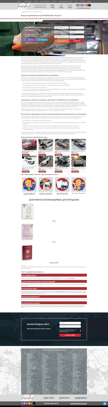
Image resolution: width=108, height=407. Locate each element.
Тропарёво (74, 364)
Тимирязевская (75, 362)
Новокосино (59, 354)
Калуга (89, 1)
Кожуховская (44, 376)
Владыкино (29, 386)
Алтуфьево (29, 359)
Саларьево (74, 359)
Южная (74, 391)
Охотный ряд (59, 360)
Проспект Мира (60, 368)
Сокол (58, 392)
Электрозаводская (76, 389)
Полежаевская (60, 362)
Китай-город (44, 375)
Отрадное (59, 359)
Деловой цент (29, 393)
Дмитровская (29, 388)
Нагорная (44, 392)
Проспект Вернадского (61, 367)
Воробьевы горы (30, 382)
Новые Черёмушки (45, 390)
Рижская (58, 382)
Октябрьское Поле (60, 358)
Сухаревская (75, 358)
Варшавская (29, 385)
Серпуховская (59, 389)
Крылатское (44, 359)
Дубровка (28, 392)
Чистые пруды (75, 384)
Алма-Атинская (29, 358)
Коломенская (44, 364)
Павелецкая (59, 372)
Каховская (44, 372)
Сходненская (59, 386)
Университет (75, 373)
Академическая (29, 355)
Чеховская (74, 383)
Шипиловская (75, 386)
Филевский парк (75, 377)
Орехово (59, 359)
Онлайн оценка (28, 1)
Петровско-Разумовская (61, 377)
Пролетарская (59, 366)
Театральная (75, 370)
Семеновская (59, 388)
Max (31, 40)
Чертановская (75, 382)
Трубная (74, 365)
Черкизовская (75, 381)
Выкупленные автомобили (65, 1)
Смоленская (59, 391)
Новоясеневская (45, 389)
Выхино (28, 384)
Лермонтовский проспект (46, 377)
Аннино (28, 359)
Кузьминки (44, 360)
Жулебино (44, 353)
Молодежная (44, 386)
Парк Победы (59, 374)
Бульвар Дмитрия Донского (32, 368)
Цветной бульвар (76, 379)
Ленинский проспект (46, 380)
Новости (54, 1)
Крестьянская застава (46, 357)
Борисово (28, 363)
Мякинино (44, 386)
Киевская (44, 374)
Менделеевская (45, 384)
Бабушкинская (29, 374)
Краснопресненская (45, 368)
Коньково (44, 366)
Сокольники (59, 393)
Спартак (74, 353)
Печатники (59, 378)
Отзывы (36, 1)
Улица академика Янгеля (77, 375)
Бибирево (28, 372)
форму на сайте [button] (71, 278)
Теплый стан (75, 361)
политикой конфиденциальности (66, 331)
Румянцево (59, 384)
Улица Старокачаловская (77, 372)
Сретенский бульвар (76, 355)
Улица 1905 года (75, 374)
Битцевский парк (30, 362)
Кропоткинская (45, 358)
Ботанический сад (30, 365)
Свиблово (59, 386)
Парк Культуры (60, 373)
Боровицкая (29, 364)
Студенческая (75, 357)
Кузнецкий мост (45, 359)
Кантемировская (45, 371)
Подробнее (25, 154)
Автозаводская (29, 354)
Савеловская (75, 359)
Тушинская (74, 368)
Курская (43, 362)
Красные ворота (45, 356)
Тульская (74, 366)
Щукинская (75, 388)
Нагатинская (44, 391)
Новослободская (60, 356)
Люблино (43, 379)
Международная (45, 383)
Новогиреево (59, 353)
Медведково (44, 382)
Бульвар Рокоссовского (31, 368)
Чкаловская (75, 385)
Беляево (28, 371)
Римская (58, 383)
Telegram (43, 40)
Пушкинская (59, 369)
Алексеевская (29, 357)
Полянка (58, 363)
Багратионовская (30, 375)
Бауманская (29, 377)
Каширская (44, 373)
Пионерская (59, 379)
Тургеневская (75, 367)
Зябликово (44, 354)
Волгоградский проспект (31, 379)
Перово (58, 377)
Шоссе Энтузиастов (76, 387)
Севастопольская (60, 387)
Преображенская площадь (62, 365)
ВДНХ (28, 386)
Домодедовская (30, 390)
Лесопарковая (44, 377)
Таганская (74, 368)
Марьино (43, 381)
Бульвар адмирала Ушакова (32, 367)
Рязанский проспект (61, 385)
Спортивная (75, 354)
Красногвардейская (45, 368)
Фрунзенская (75, 378)
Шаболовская (75, 386)
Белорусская (29, 370)
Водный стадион (30, 377)
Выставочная (29, 383)
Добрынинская (29, 389)
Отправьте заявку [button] (28, 194)
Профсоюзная (59, 368)
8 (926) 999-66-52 (40, 7)
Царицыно (74, 380)
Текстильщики (75, 360)
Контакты (82, 1)
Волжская (28, 380)
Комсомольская (45, 365)
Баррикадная (29, 376)
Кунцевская (44, 361)
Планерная (59, 380)
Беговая (28, 369)
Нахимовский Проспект (46, 393)
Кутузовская (44, 363)
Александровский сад (31, 356)
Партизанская (59, 375)
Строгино (74, 356)
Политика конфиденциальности (27, 406)
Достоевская (29, 391)
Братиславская (29, 366)
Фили (74, 377)
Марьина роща (44, 388)
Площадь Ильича (60, 371)
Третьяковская (75, 363)
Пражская (59, 364)
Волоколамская (29, 381)
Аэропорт (28, 361)
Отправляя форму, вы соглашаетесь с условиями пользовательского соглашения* (34, 43)
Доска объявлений (45, 1)
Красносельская (45, 369)
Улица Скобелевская (76, 371)
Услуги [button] (19, 1)
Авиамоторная (29, 353)
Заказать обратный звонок (40, 5)
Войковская (29, 378)
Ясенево (74, 392)
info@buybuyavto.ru (84, 8)
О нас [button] (76, 1)
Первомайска (59, 376)
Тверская (74, 369)
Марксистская (44, 387)
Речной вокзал (60, 381)
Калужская (44, 370)
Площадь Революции (61, 361)
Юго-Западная (75, 390)
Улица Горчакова (76, 376)
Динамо (28, 387)
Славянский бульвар (61, 390)
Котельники (44, 367)
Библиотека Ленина (30, 373)
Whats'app (49, 194)
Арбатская (29, 360)
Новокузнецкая (60, 355)
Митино (43, 385)
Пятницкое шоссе (60, 370)
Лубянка (43, 378)
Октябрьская (59, 357)
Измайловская (44, 355)
